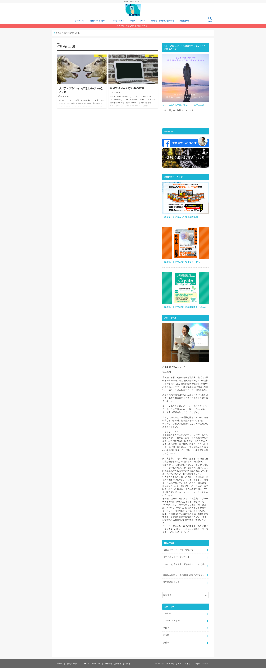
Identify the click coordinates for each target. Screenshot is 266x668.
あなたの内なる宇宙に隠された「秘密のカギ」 (184, 105)
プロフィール (80, 21)
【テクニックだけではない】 (176, 557)
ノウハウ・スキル (117, 21)
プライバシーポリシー (91, 663)
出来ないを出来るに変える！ (180, 664)
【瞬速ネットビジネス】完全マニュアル (181, 262)
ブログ (142, 21)
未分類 (166, 635)
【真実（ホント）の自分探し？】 (178, 550)
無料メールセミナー (97, 21)
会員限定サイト (185, 21)
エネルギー (168, 613)
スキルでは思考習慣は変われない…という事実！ (183, 566)
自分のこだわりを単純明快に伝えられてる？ (183, 575)
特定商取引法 (72, 663)
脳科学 (132, 21)
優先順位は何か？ (171, 582)
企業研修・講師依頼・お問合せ (162, 21)
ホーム (59, 663)
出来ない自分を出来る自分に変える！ (133, 26)
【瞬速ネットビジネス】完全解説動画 (180, 217)
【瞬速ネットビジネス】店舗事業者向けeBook (184, 307)
